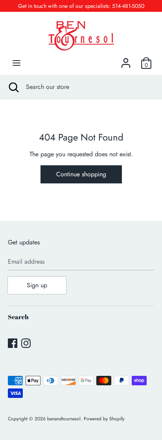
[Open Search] (13, 87)
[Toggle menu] (16, 63)
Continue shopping (81, 174)
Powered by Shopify (104, 418)
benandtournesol (64, 418)
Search (18, 316)
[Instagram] (26, 343)
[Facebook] (12, 343)
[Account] (126, 60)
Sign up (37, 285)
